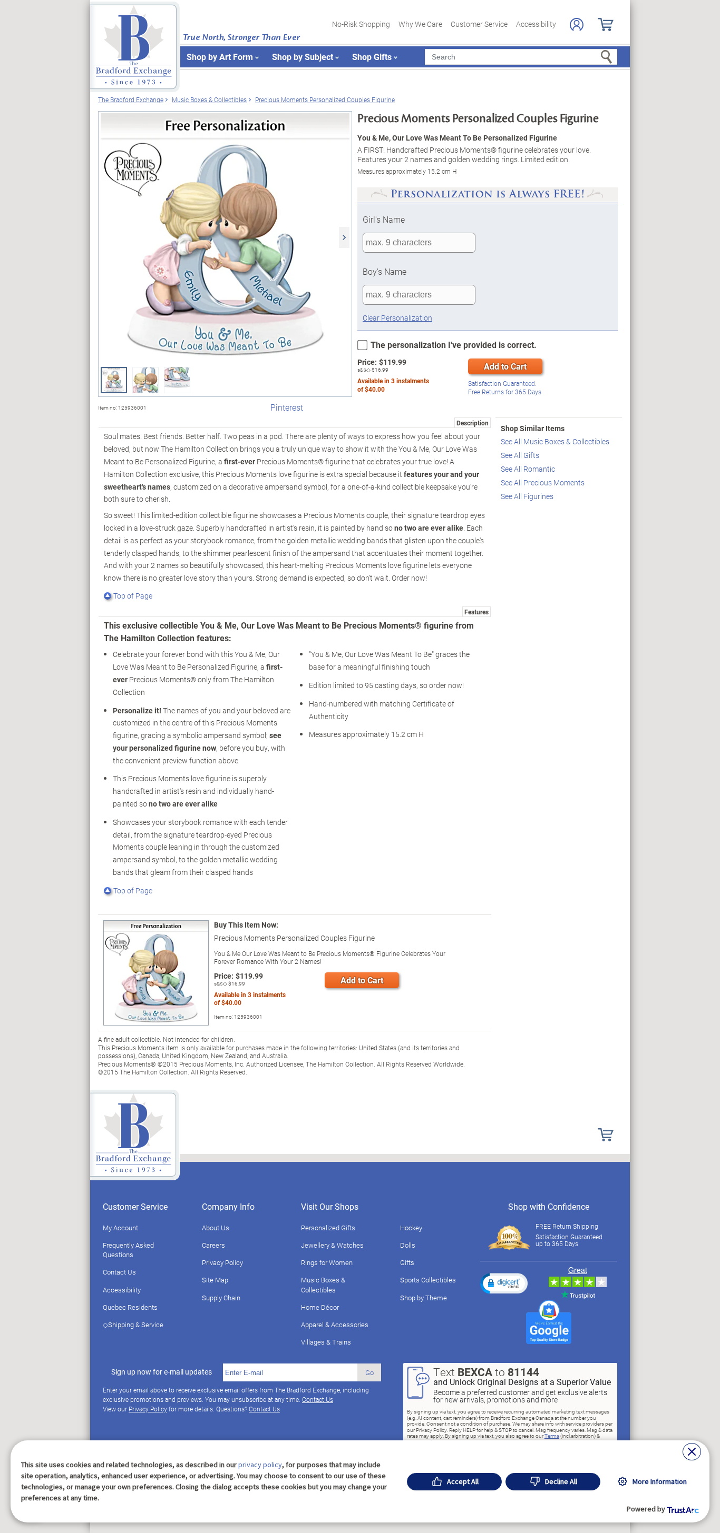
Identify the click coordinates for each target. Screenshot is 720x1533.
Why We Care (420, 24)
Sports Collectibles (428, 1280)
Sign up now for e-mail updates (161, 1372)
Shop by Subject (302, 56)
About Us (215, 1227)
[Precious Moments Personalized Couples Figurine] (225, 237)
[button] (504, 1283)
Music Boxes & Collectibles (323, 1284)
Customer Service (479, 24)
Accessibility (536, 24)
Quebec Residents (130, 1307)
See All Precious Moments (543, 482)
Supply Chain (221, 1297)
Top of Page (132, 596)
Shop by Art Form (220, 56)
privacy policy (260, 1464)
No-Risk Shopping (361, 24)
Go (369, 1372)
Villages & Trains (326, 1342)
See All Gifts (520, 455)
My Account (120, 1227)
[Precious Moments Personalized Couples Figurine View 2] (145, 380)
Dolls (407, 1245)
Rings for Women (327, 1262)
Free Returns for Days (504, 388)
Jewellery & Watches (332, 1245)
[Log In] (577, 24)
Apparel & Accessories (334, 1324)
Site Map (215, 1280)
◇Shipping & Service (133, 1324)
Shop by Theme (423, 1297)
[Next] (344, 237)
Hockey (411, 1227)
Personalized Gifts (328, 1227)
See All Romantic (528, 469)
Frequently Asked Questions (128, 1249)
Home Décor (320, 1307)
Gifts (407, 1262)
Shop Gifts (372, 56)
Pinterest (286, 407)
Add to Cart (505, 366)
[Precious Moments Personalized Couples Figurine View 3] (177, 380)
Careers (213, 1245)
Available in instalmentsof (393, 385)
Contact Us (119, 1272)
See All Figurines (527, 496)
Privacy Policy (222, 1262)
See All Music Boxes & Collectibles (555, 441)
